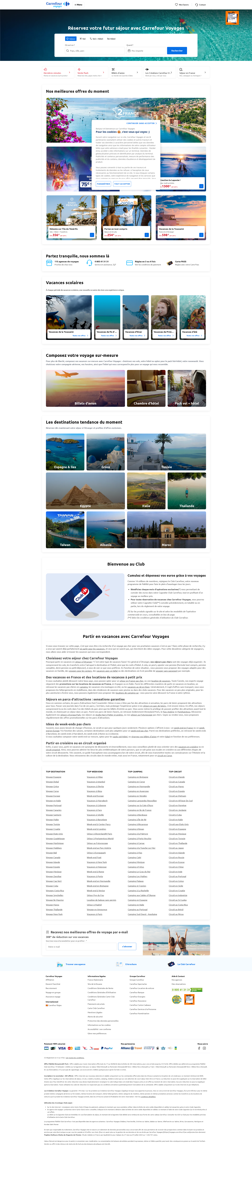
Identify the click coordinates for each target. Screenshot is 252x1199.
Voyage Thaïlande (54, 909)
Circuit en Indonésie (178, 895)
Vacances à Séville (95, 814)
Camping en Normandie (139, 786)
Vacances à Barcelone (97, 819)
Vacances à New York (97, 862)
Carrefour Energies (137, 996)
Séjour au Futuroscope (97, 843)
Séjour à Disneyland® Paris (99, 833)
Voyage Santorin (53, 814)
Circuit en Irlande (177, 777)
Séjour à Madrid (94, 904)
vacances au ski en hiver (139, 686)
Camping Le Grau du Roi (139, 871)
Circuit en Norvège (177, 805)
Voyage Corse (52, 791)
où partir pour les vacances (92, 648)
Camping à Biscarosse (138, 824)
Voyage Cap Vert (54, 881)
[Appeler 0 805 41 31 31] (189, 990)
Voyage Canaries (53, 810)
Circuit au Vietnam (177, 795)
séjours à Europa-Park (70, 714)
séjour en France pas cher (131, 680)
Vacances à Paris (94, 914)
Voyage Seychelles (54, 895)
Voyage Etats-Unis (54, 833)
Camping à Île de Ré (137, 819)
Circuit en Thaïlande (178, 843)
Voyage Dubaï (52, 781)
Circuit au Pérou (176, 914)
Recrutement (51, 988)
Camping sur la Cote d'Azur (140, 805)
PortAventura (184, 711)
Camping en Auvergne (138, 791)
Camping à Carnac (136, 843)
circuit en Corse (165, 755)
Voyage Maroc (52, 904)
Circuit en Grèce (176, 881)
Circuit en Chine (176, 866)
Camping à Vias (135, 852)
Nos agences (177, 980)
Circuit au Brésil (176, 909)
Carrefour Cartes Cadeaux (140, 1005)
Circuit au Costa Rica (178, 904)
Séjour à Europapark (96, 852)
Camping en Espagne (137, 900)
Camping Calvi (134, 857)
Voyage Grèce (52, 786)
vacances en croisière (188, 746)
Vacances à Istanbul (96, 781)
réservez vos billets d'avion (144, 736)
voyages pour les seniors (80, 670)
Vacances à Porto (95, 876)
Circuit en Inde (175, 871)
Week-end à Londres (96, 829)
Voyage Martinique (55, 843)
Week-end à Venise (96, 890)
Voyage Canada (53, 857)
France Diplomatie (95, 980)
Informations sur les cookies (99, 1025)
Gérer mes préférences (97, 1033)
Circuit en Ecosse (177, 862)
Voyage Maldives (54, 848)
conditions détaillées (148, 1097)
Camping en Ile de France (139, 810)
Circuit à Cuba (175, 814)
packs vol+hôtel (120, 736)
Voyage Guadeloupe (55, 838)
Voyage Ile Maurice (55, 900)
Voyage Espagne (53, 777)
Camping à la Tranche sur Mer (141, 848)
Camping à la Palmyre (138, 833)
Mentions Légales (95, 1012)
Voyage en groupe (53, 992)
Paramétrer (103, 184)
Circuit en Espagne (177, 829)
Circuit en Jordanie (177, 810)
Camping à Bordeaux (137, 814)
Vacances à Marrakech (97, 800)
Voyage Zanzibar (53, 876)
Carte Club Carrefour (96, 1008)
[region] (126, 155)
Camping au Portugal (137, 909)
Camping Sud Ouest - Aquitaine (142, 914)
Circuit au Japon (176, 848)
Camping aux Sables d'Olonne (142, 895)
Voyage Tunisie (53, 824)
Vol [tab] (83, 38)
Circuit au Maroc (176, 786)
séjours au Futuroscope (141, 714)
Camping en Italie (136, 904)
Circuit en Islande (177, 852)
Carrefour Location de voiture (142, 988)
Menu (79, 4)
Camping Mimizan (136, 862)
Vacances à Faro (94, 810)
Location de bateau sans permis (101, 900)
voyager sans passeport (167, 670)
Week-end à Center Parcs (99, 824)
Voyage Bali (51, 852)
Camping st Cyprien (137, 885)
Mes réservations (179, 984)
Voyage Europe (53, 795)
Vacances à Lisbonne (96, 805)
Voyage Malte (52, 819)
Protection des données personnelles (103, 1021)
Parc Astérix (168, 711)
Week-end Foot (94, 857)
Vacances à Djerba (95, 786)
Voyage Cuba (52, 885)
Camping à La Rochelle (138, 890)
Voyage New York (54, 914)
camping (84, 686)
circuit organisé (53, 749)
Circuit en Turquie (177, 838)
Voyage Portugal (53, 805)
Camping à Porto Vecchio (139, 838)
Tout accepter (122, 184)
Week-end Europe (95, 795)
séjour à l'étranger (83, 661)
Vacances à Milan (95, 777)
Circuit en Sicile (176, 885)
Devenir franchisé (53, 984)
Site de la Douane (95, 984)
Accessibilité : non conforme (99, 1029)
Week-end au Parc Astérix (99, 848)
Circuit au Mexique (177, 833)
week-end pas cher (139, 730)
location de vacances (160, 680)
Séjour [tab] (72, 38)
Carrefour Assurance (138, 1001)
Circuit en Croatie (177, 890)
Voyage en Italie (53, 800)
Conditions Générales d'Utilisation (102, 992)
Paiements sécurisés (96, 1004)
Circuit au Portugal (177, 876)
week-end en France (183, 727)
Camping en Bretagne (138, 777)
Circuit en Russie (176, 857)
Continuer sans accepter (141, 123)
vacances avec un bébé (107, 670)
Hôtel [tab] (112, 38)
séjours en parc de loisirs (154, 705)
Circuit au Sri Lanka (178, 900)
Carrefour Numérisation (139, 1013)
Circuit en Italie (176, 819)
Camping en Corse (136, 781)
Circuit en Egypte (177, 791)
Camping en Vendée (137, 795)
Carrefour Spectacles (138, 984)
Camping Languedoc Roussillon (142, 800)
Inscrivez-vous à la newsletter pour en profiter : (66, 941)
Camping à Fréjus (136, 866)
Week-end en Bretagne (98, 885)
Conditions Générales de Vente (100, 988)
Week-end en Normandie (98, 881)
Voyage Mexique (54, 871)
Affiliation (50, 980)
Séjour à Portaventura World (100, 838)
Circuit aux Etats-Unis (179, 824)
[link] (85, 388)
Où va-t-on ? (70, 45)
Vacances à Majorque (97, 866)
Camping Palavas (136, 881)
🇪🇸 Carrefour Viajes (54, 1005)
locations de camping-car (127, 692)
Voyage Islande (53, 862)
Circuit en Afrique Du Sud (181, 800)
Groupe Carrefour (137, 980)
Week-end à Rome (95, 871)
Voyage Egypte (53, 866)
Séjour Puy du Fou (95, 895)
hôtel (167, 736)
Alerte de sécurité (95, 1016)
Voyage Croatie (53, 829)
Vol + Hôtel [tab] (98, 38)
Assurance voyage (53, 996)
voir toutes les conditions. (75, 1058)
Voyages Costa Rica (55, 890)
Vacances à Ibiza (94, 791)
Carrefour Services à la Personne (143, 1009)
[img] (69, 317)
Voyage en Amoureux (97, 909)
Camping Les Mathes (137, 876)
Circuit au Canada (177, 781)
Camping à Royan (136, 829)
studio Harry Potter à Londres (109, 714)
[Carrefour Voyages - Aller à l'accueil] (58, 5)
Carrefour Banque (137, 992)
